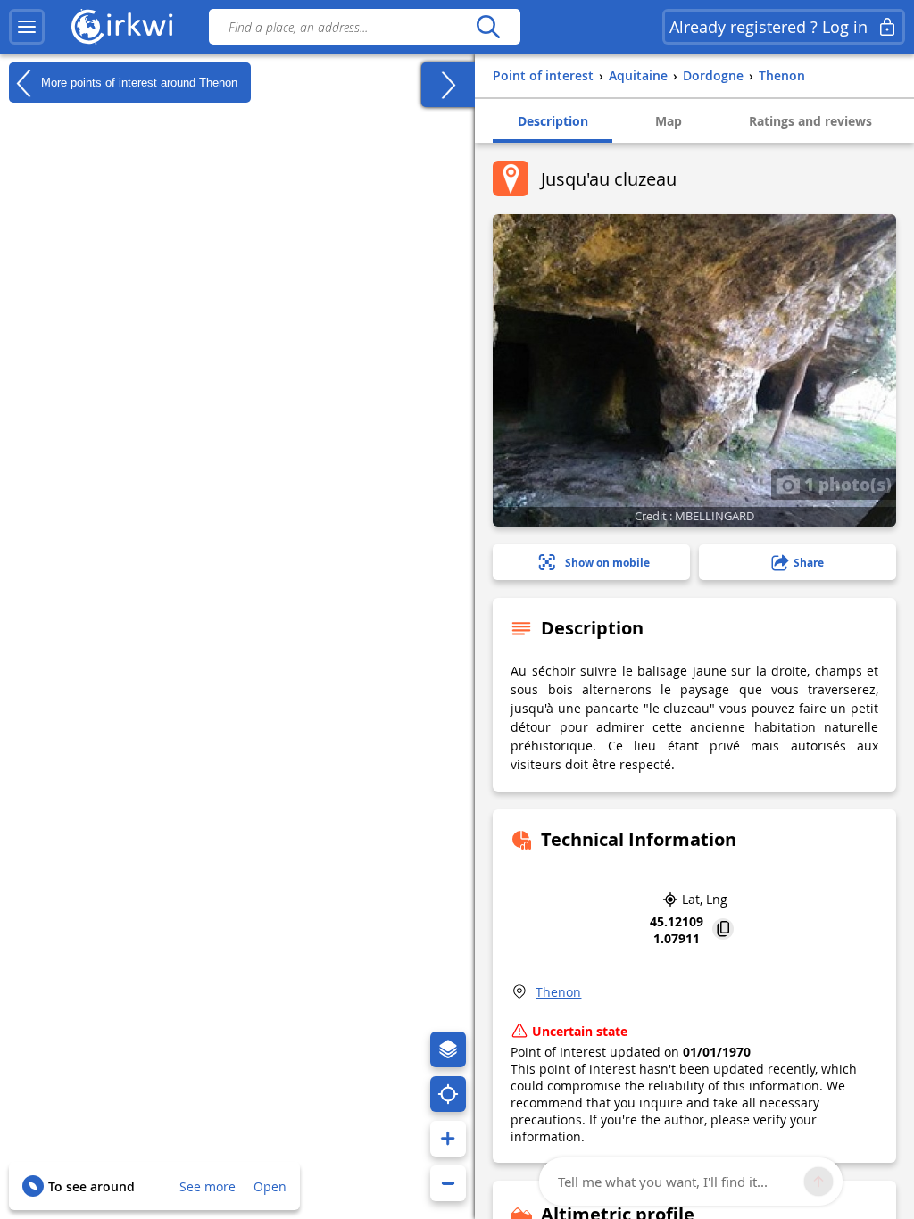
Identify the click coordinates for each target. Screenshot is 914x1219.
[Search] (488, 26)
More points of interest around (137, 81)
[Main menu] (27, 27)
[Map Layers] (448, 1049)
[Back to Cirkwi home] (122, 27)
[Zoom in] (448, 1139)
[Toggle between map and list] (448, 84)
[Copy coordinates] (723, 930)
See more (207, 1186)
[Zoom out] (448, 1183)
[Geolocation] (448, 1094)
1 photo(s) (846, 483)
